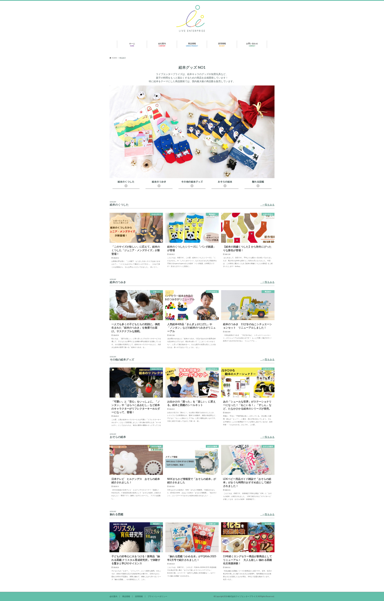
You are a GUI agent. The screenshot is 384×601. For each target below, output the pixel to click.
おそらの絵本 (225, 182)
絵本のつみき (159, 182)
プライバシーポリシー (157, 596)
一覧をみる (268, 204)
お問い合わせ (252, 44)
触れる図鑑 (258, 182)
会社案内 (162, 44)
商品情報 (192, 44)
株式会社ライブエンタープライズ (242, 596)
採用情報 (222, 44)
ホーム (132, 44)
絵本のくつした (126, 182)
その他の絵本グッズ (192, 182)
